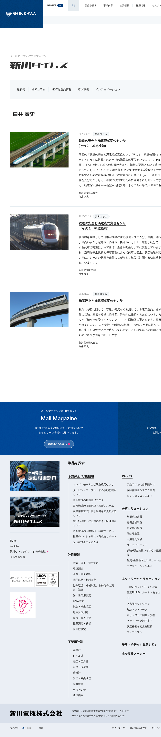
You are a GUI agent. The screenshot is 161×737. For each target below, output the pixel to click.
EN (29, 727)
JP (24, 727)
